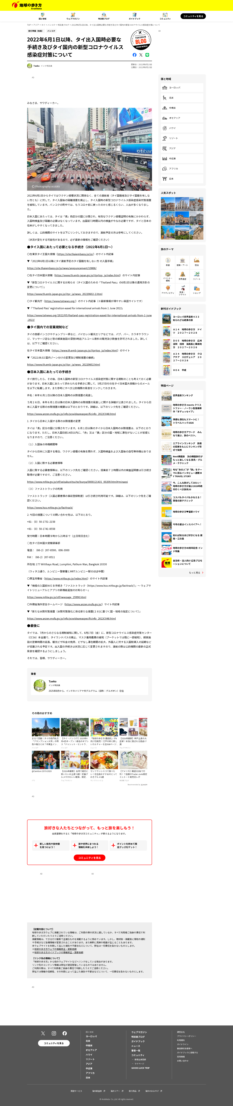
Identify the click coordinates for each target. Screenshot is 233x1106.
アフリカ (173, 168)
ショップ (197, 292)
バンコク (51, 24)
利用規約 (181, 1040)
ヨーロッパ (174, 87)
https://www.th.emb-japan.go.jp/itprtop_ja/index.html (87, 275)
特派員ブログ (104, 18)
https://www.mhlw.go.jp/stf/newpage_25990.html (56, 597)
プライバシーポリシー (186, 1036)
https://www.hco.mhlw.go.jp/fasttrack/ (50, 507)
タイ (43, 24)
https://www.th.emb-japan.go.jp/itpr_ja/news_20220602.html (63, 364)
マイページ (139, 1063)
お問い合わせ (182, 1060)
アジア (36, 24)
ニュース (135, 1045)
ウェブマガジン (73, 18)
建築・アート (182, 265)
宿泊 (197, 265)
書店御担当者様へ (184, 1048)
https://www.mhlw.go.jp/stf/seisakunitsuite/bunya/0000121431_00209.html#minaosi (77, 482)
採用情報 (181, 1056)
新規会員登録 (140, 1059)
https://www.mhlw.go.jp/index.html (66, 578)
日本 (171, 179)
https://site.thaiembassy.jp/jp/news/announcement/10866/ (62, 268)
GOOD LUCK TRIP (140, 1067)
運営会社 (181, 1032)
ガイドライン (182, 1044)
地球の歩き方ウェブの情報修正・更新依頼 (55, 949)
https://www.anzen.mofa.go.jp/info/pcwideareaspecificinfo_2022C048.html (71, 414)
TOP (29, 24)
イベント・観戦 (168, 279)
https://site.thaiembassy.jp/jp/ (75, 254)
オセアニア (174, 118)
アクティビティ (168, 292)
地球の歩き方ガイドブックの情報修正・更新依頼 (58, 952)
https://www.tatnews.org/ (60, 301)
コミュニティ (165, 18)
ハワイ (172, 128)
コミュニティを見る (193, 16)
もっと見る (194, 572)
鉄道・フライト (182, 293)
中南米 (172, 108)
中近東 (172, 158)
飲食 (168, 265)
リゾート (173, 138)
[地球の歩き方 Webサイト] (27, 5)
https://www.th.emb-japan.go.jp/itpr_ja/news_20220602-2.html (64, 294)
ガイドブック (134, 18)
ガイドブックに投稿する (187, 1052)
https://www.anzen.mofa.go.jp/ (83, 604)
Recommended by (134, 785)
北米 (171, 98)
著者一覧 (135, 1050)
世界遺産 (182, 279)
